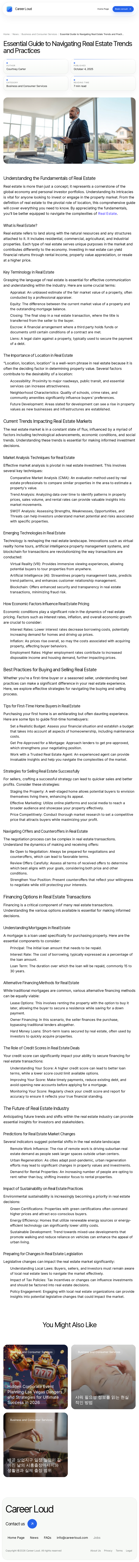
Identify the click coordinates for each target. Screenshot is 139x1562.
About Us (95, 1550)
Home (6, 34)
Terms (119, 1550)
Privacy (108, 1550)
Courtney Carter (16, 69)
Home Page (16, 1537)
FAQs (47, 1537)
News (16, 34)
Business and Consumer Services (39, 34)
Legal (129, 1550)
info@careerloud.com (72, 1537)
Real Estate (107, 213)
